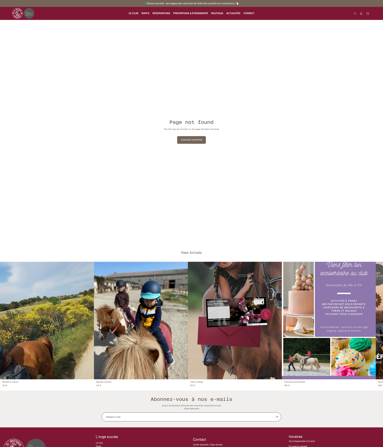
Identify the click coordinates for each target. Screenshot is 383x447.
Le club (99, 442)
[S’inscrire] (277, 417)
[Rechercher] (355, 13)
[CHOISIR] (89, 374)
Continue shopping (191, 140)
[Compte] (361, 13)
